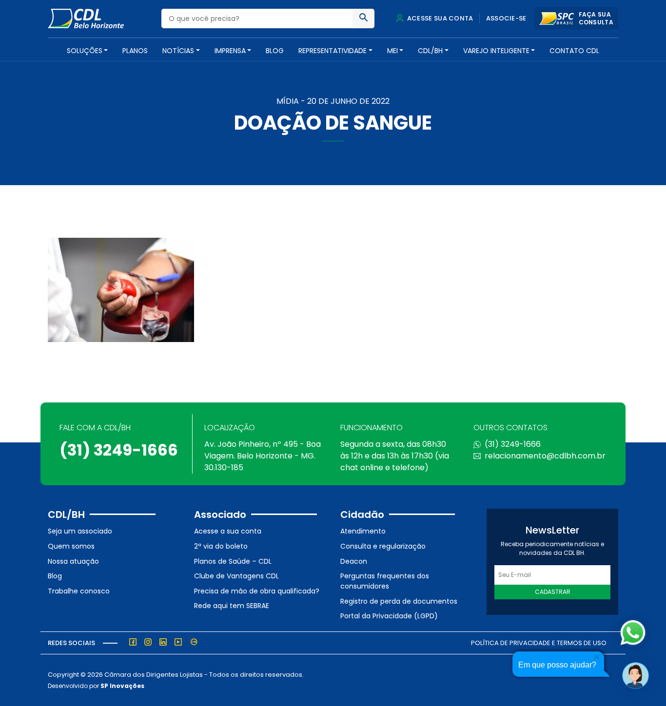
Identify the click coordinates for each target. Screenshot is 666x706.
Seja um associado (80, 531)
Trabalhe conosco (79, 591)
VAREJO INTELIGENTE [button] (496, 51)
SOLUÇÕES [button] (84, 51)
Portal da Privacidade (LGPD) (389, 616)
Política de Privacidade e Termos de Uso (539, 643)
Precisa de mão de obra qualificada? (256, 591)
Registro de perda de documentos (398, 601)
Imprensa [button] (230, 51)
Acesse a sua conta (227, 531)
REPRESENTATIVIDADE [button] (332, 51)
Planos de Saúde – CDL (233, 561)
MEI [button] (392, 51)
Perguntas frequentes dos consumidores (384, 581)
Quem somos (71, 546)
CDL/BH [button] (430, 51)
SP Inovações (122, 686)
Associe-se (506, 18)
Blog (275, 51)
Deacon (353, 561)
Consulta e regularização (383, 546)
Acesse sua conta (439, 18)
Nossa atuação (73, 561)
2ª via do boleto (221, 546)
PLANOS (135, 51)
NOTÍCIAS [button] (178, 51)
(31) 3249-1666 (118, 450)
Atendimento (363, 531)
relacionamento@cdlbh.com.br (545, 455)
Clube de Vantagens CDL (236, 576)
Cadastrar (552, 592)
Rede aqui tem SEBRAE (231, 606)
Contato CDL (574, 51)
